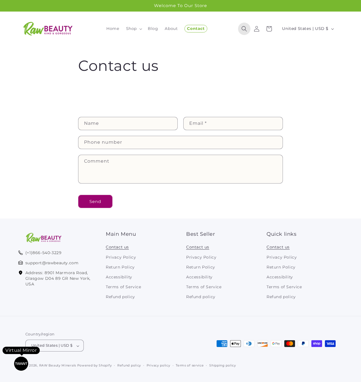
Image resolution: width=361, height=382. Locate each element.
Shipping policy (222, 365)
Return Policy (120, 266)
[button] (133, 28)
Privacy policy (158, 365)
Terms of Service (123, 286)
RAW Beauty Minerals (57, 366)
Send (95, 201)
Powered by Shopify (94, 366)
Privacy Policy (121, 256)
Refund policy (120, 296)
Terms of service (190, 365)
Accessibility (119, 277)
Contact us (117, 247)
